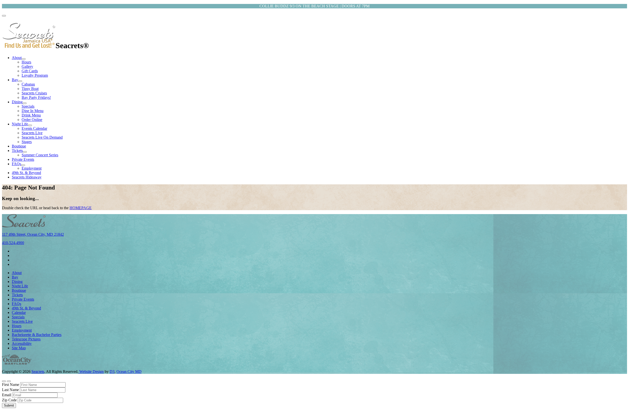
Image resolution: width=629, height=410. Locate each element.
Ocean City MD (129, 371)
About (17, 58)
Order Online (32, 119)
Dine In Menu (32, 111)
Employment (32, 168)
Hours (26, 62)
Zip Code (9, 400)
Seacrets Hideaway (27, 177)
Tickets (17, 150)
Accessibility (22, 343)
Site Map (19, 348)
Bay (15, 80)
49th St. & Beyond (26, 173)
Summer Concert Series (40, 155)
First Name (10, 384)
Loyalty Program (35, 75)
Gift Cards (30, 71)
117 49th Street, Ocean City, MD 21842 (33, 234)
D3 (112, 371)
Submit (9, 405)
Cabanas (28, 84)
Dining (17, 102)
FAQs (16, 164)
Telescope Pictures (26, 339)
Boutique (19, 146)
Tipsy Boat (30, 89)
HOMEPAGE (81, 208)
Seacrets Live (32, 133)
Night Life (20, 124)
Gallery (27, 66)
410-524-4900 (13, 243)
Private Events (23, 159)
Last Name (10, 390)
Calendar (19, 312)
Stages (27, 142)
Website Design (91, 371)
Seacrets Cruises (34, 93)
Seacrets (37, 371)
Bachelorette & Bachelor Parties (36, 335)
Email (6, 395)
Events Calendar (34, 128)
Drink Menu (31, 115)
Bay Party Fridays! (36, 97)
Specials (28, 106)
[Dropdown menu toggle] (24, 59)
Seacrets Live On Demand (42, 137)
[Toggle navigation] (4, 15)
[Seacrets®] (29, 45)
